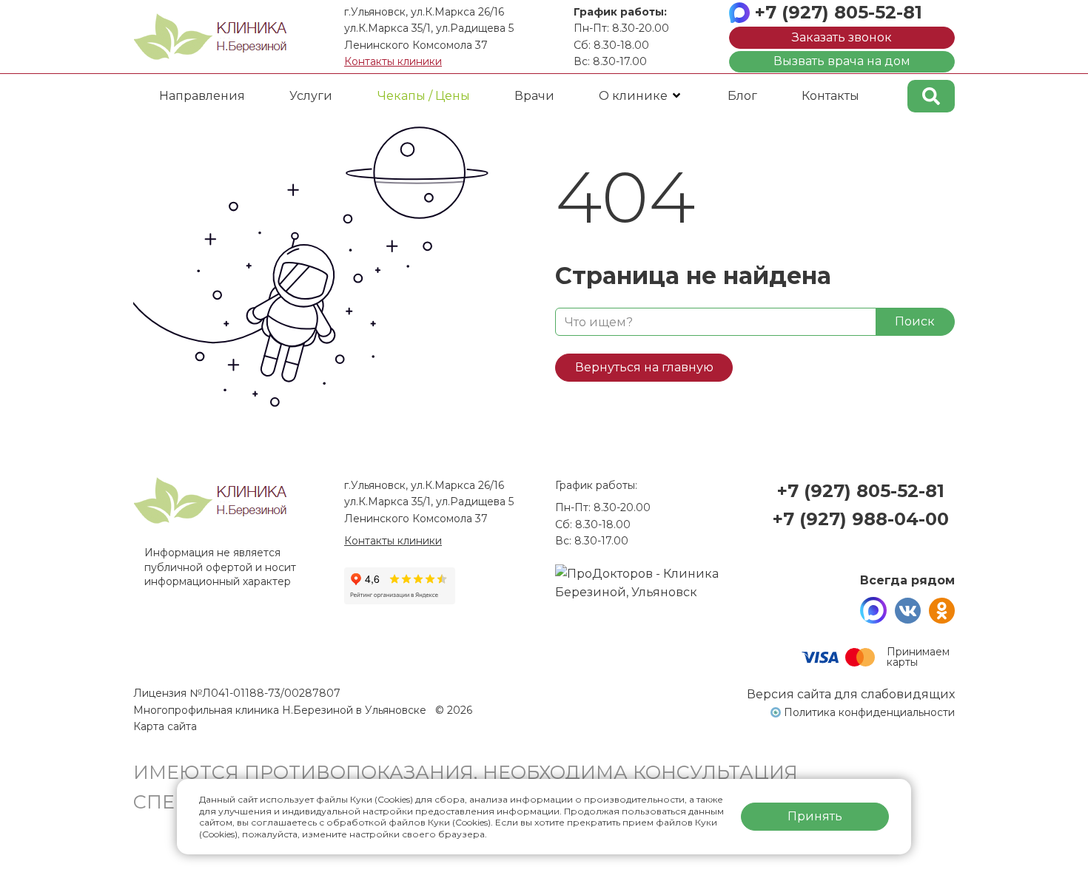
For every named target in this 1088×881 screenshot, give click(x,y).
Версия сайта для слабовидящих (851, 694)
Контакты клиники (393, 61)
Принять (815, 816)
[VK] (907, 610)
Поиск (915, 321)
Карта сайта (165, 726)
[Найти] (931, 96)
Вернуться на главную (644, 367)
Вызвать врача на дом (841, 61)
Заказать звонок (842, 37)
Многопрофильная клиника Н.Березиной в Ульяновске (281, 710)
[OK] (941, 610)
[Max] (873, 610)
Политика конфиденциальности (869, 712)
